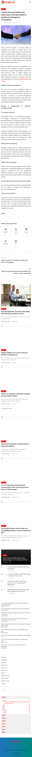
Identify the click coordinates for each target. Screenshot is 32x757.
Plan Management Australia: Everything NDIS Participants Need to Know (15, 313)
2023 (4, 721)
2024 (4, 718)
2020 (4, 729)
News (2, 673)
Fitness (3, 668)
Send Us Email (16, 753)
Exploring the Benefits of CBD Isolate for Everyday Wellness (15, 445)
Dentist (3, 657)
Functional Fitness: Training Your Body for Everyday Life (18, 567)
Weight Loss (4, 681)
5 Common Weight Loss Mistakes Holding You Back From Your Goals (18, 575)
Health (3, 9)
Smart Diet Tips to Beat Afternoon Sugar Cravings (14, 635)
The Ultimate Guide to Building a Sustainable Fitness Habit (14, 630)
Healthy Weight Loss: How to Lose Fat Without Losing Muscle (14, 354)
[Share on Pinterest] (12, 217)
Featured (3, 665)
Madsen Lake (6, 321)
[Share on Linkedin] (16, 217)
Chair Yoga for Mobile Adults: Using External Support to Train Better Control (15, 559)
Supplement (4, 675)
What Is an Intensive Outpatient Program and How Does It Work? (15, 395)
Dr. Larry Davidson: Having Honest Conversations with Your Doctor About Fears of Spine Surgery (15, 487)
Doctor (3, 662)
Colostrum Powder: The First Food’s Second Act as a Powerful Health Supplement (17, 582)
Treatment (4, 678)
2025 (4, 715)
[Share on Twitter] (7, 217)
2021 (3, 727)
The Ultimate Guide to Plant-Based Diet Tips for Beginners (13, 645)
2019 (3, 732)
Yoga (4, 555)
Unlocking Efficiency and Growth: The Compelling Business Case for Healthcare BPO (16, 530)
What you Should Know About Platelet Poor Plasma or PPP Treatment (16, 272)
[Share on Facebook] (2, 217)
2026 (4, 697)
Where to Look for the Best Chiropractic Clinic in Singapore (14, 261)
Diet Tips (3, 660)
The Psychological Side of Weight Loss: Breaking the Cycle (14, 640)
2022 (4, 724)
